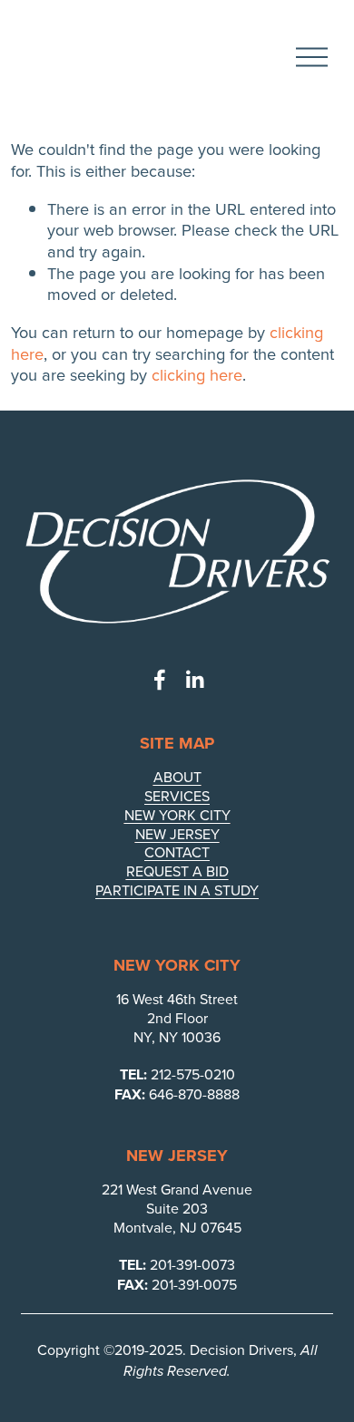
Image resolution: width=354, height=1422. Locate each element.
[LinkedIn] (194, 680)
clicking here (197, 374)
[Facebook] (160, 680)
